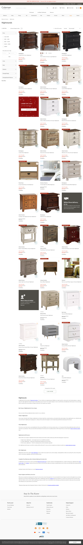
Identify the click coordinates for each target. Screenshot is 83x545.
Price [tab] (4, 33)
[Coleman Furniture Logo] (6, 9)
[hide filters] (4, 28)
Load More (50, 391)
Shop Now (28, 109)
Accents (55, 15)
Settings (10, 505)
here (65, 542)
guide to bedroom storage (70, 445)
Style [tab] (4, 65)
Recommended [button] (71, 28)
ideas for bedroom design (75, 428)
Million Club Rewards (42, 12)
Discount (49, 507)
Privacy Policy (50, 542)
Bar (26, 15)
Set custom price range (7, 50)
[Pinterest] (47, 528)
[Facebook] (36, 528)
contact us (52, 478)
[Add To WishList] (37, 34)
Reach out (22, 305)
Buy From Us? (30, 507)
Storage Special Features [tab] (8, 77)
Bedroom (5, 15)
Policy (68, 511)
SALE (71, 15)
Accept (75, 542)
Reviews (69, 517)
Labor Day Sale (21, 57)
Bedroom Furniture (5, 19)
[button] (55, 8)
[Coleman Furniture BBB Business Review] (41, 524)
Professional (31, 12)
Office (63, 15)
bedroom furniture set (42, 461)
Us (28, 505)
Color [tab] (4, 61)
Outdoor (48, 15)
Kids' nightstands (34, 452)
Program (49, 505)
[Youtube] (43, 528)
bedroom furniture (34, 400)
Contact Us (79, 3)
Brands (78, 15)
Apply (9, 56)
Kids (41, 15)
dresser (27, 463)
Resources (52, 12)
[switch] (21, 28)
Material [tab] (4, 69)
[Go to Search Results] (47, 8)
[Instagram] (40, 528)
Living (12, 15)
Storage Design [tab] (6, 73)
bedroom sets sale (39, 469)
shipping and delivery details (53, 485)
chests (22, 463)
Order (9, 507)
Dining (19, 15)
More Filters (4, 80)
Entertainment (34, 15)
